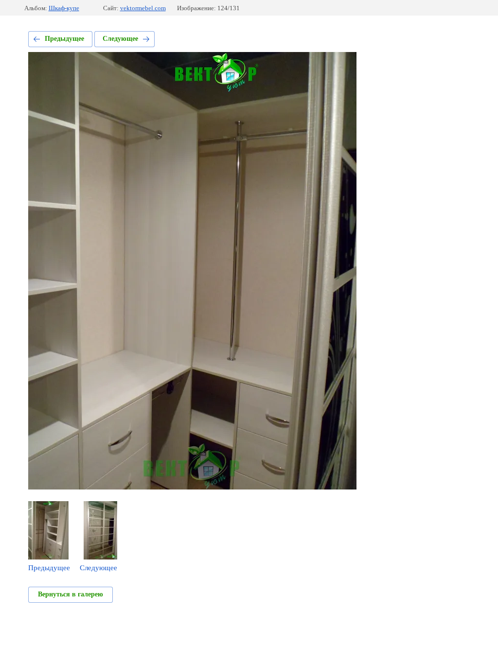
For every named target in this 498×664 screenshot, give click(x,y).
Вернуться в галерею (70, 594)
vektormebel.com (143, 8)
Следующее (120, 38)
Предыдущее (64, 38)
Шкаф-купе (64, 8)
